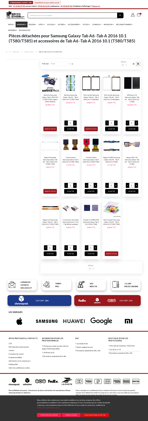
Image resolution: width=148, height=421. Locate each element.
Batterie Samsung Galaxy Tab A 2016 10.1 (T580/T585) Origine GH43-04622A (50, 98)
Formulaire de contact (16, 354)
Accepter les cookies (49, 415)
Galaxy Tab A (29, 52)
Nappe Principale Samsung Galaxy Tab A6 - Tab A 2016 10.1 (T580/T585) (50, 160)
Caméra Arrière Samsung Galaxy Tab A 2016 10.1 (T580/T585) (91, 159)
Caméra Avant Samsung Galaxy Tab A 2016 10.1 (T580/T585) (70, 159)
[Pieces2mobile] (15, 15)
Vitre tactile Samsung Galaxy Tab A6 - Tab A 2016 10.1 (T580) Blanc (111, 97)
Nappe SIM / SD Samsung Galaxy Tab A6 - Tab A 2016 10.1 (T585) (132, 160)
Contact (11, 350)
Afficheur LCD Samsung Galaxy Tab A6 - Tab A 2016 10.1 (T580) (132, 98)
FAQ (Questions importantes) (19, 347)
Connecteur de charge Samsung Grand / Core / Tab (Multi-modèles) (71, 222)
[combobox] (75, 15)
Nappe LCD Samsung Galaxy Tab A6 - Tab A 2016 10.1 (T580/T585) (50, 222)
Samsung (15, 52)
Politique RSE (13, 364)
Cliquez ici (96, 6)
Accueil (6, 52)
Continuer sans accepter (95, 415)
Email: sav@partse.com (85, 347)
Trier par (45, 64)
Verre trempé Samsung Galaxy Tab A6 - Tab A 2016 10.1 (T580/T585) (111, 222)
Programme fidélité (15, 357)
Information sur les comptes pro (20, 361)
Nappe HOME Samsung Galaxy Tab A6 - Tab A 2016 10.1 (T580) (111, 159)
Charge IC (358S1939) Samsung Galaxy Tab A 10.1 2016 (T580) (91, 222)
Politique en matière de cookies (48, 408)
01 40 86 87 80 (19, 6)
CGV (10, 343)
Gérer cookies (71, 415)
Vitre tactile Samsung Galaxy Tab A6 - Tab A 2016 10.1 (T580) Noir (91, 97)
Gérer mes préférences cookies (19, 368)
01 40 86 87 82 (66, 6)
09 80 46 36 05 (44, 6)
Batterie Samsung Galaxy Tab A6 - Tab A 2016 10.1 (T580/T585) (70, 97)
